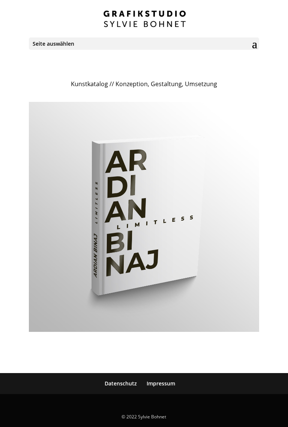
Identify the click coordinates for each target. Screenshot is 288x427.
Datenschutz (121, 383)
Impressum (161, 383)
